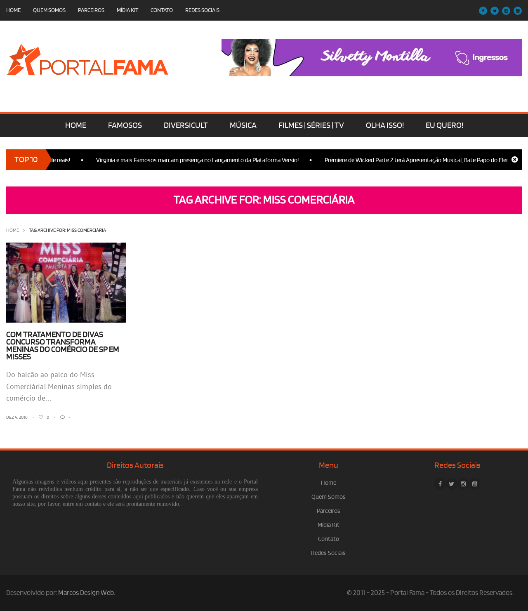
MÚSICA (243, 125)
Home (13, 10)
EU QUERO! (444, 125)
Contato (162, 10)
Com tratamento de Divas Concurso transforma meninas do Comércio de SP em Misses (62, 346)
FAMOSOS (125, 125)
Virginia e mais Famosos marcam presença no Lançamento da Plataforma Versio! (190, 160)
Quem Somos (49, 10)
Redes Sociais (202, 10)
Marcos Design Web (86, 593)
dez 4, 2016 (17, 417)
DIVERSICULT (186, 125)
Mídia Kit (127, 10)
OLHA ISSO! (385, 125)
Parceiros (91, 10)
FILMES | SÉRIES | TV (311, 125)
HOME (75, 125)
